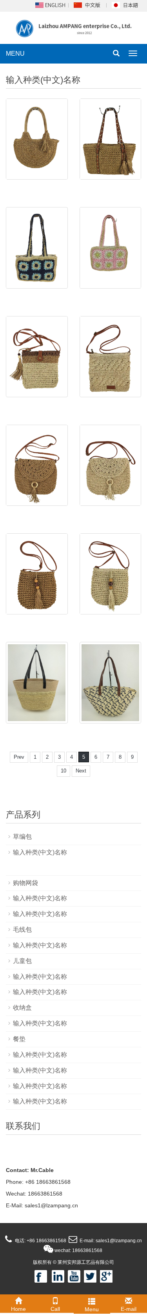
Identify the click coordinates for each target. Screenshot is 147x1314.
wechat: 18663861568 (77, 1250)
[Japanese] (126, 4)
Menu (92, 1309)
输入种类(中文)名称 (40, 852)
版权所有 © (44, 1262)
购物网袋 (25, 883)
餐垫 (19, 1039)
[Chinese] (88, 4)
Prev (19, 757)
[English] (49, 4)
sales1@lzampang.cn (51, 1205)
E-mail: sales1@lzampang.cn (110, 1240)
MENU (15, 53)
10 (63, 771)
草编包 (22, 836)
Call (55, 1309)
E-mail (128, 1309)
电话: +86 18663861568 (40, 1240)
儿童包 (22, 961)
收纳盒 (22, 1007)
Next (81, 771)
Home (18, 1309)
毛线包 (22, 929)
